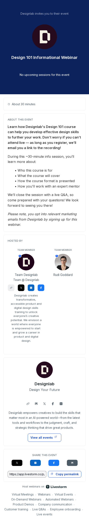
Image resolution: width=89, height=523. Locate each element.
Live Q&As (39, 509)
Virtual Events (64, 494)
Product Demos (23, 504)
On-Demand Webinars (26, 499)
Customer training (16, 509)
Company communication (55, 504)
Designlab (44, 383)
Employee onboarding (65, 509)
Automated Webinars (60, 499)
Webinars (44, 494)
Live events (44, 514)
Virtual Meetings (23, 494)
